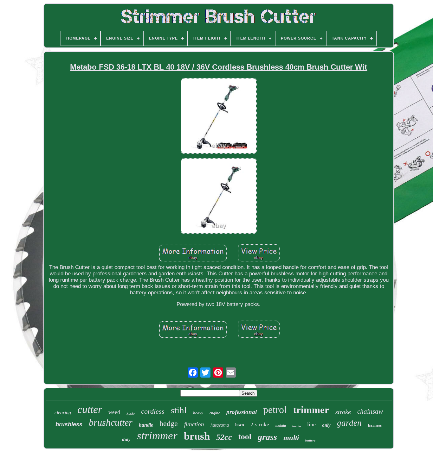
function (194, 424)
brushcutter (110, 422)
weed (114, 412)
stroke (343, 411)
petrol (275, 409)
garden (349, 423)
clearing (63, 412)
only (326, 425)
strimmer (157, 435)
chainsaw (370, 411)
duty (126, 439)
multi (291, 438)
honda (296, 426)
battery (310, 440)
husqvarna (219, 425)
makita (280, 425)
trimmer (311, 409)
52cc (224, 437)
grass (267, 437)
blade (130, 414)
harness (375, 425)
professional (241, 412)
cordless (153, 411)
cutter (89, 409)
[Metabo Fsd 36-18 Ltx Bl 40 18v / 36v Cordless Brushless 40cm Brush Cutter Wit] (218, 117)
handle (146, 425)
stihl (179, 410)
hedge (168, 423)
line (311, 424)
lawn (239, 424)
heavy (198, 412)
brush (197, 436)
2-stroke (259, 425)
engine (215, 413)
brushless (68, 424)
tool (244, 436)
